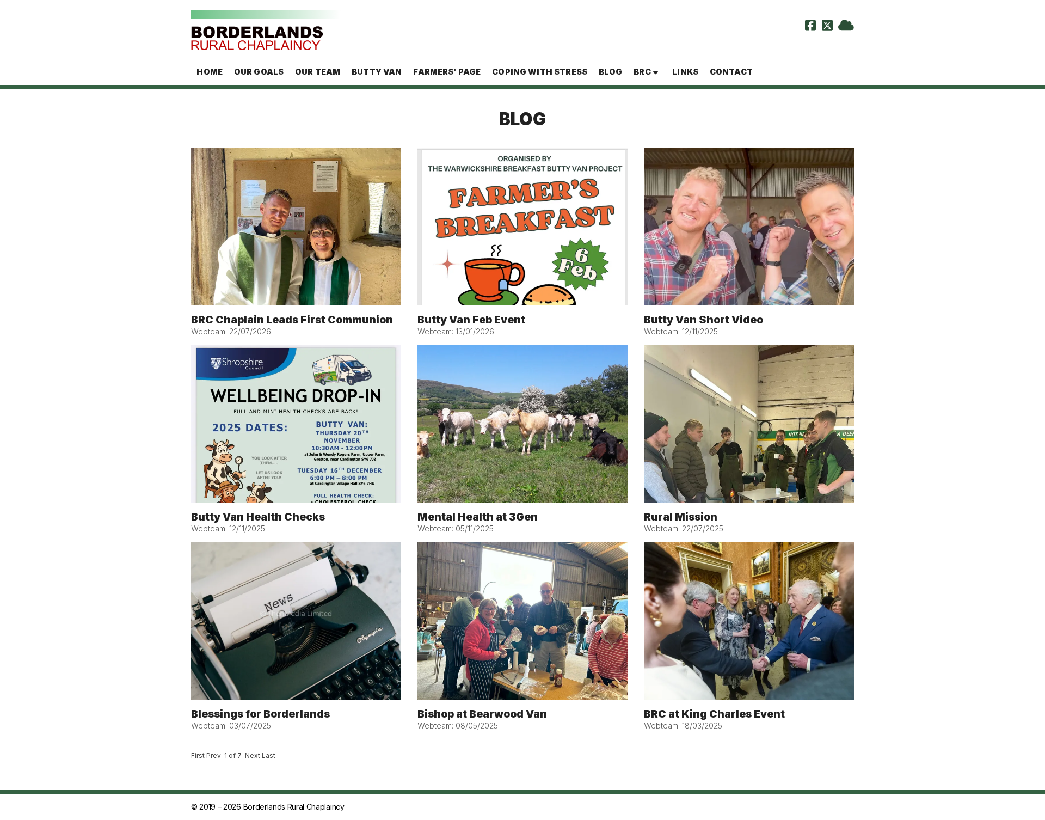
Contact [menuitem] (731, 71)
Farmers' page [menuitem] (447, 71)
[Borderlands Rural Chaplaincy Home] (266, 29)
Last (268, 755)
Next (252, 755)
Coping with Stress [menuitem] (539, 71)
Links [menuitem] (685, 71)
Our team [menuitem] (317, 71)
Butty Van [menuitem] (377, 71)
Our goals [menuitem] (259, 71)
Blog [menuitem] (611, 71)
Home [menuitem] (209, 71)
